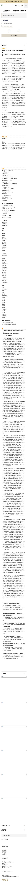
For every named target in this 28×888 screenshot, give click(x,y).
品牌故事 (4, 851)
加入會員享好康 (6, 867)
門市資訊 (4, 853)
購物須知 (4, 863)
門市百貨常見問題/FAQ (7, 862)
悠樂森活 (4, 850)
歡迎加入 (4, 854)
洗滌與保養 (4, 864)
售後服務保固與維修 (7, 866)
